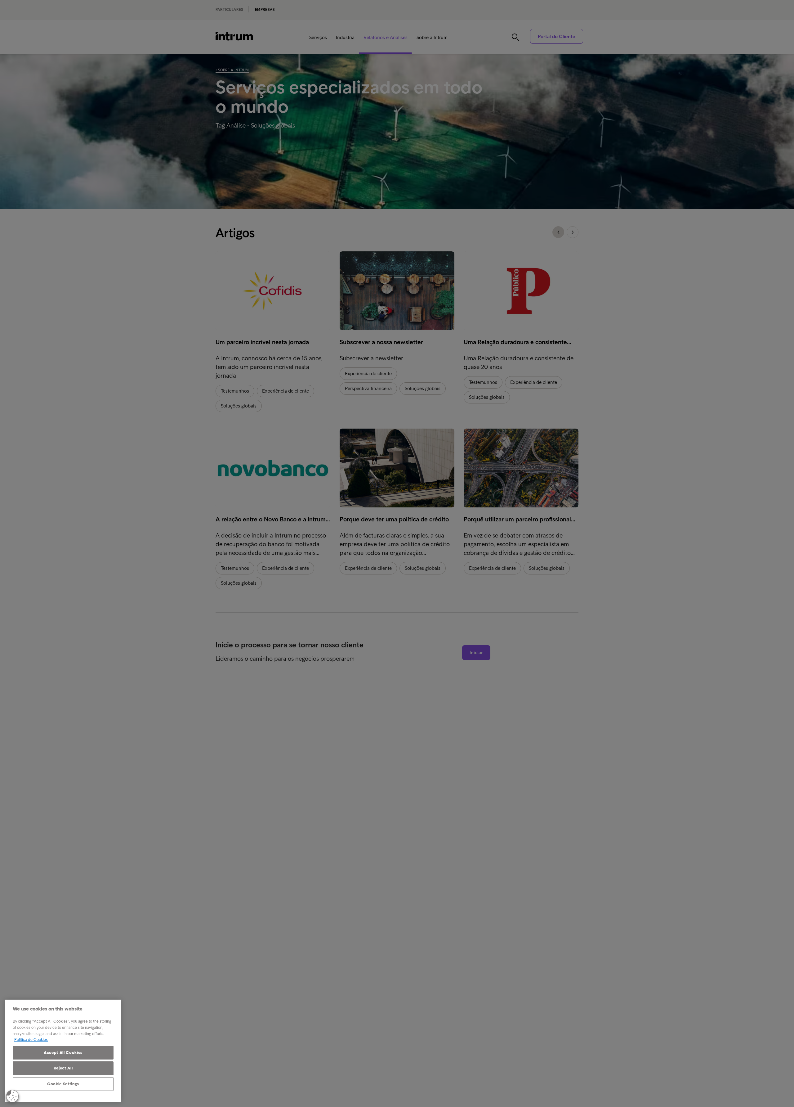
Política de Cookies (31, 1039)
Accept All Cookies (63, 1052)
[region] (63, 1051)
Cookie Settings (63, 1084)
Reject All (63, 1068)
